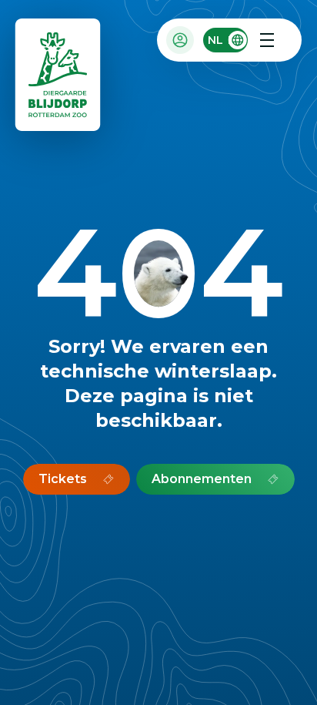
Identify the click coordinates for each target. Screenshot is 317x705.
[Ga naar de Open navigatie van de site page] (267, 40)
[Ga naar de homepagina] (58, 78)
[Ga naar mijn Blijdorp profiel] (180, 40)
